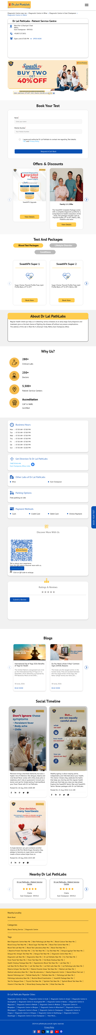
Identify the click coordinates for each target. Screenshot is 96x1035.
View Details (30, 217)
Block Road (11, 917)
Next (86, 200)
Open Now (37, 39)
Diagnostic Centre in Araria (17, 999)
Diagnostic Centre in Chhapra (25, 1013)
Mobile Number (20, 128)
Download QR (17, 568)
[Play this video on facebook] (28, 740)
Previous (10, 200)
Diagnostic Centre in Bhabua (50, 1004)
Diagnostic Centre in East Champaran (31, 1016)
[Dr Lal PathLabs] (19, 5)
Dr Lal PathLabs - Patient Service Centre (29, 883)
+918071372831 (20, 33)
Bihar (14, 482)
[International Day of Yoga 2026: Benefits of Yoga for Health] (29, 652)
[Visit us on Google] (39, 1031)
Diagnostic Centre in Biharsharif (52, 1007)
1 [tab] (49, 93)
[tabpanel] (48, 78)
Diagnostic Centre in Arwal (60, 999)
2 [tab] (51, 93)
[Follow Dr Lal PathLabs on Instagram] (52, 1031)
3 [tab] (53, 93)
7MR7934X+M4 (15, 463)
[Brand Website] (61, 1031)
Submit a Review (19, 599)
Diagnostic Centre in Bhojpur (27, 1007)
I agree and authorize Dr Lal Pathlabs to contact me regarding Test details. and (49, 140)
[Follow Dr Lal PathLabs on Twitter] (43, 1031)
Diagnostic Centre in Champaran (51, 1010)
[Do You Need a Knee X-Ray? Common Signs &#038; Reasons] (66, 652)
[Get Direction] (33, 466)
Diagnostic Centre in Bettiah (27, 1004)
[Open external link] (93, 528)
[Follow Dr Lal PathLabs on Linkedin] (48, 1031)
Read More (20, 688)
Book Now (29, 300)
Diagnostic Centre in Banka (57, 1002)
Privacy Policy (34, 141)
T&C (24, 141)
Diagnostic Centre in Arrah (38, 999)
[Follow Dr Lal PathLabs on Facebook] (35, 1031)
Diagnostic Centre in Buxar (27, 1010)
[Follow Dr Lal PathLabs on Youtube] (57, 1031)
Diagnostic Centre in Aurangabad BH (32, 1002)
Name (16, 117)
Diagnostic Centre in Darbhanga (50, 1013)
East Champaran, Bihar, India (20, 466)
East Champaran (56, 482)
